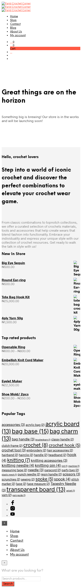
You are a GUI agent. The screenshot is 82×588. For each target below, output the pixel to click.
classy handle (62, 439)
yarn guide (18, 495)
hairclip (26, 455)
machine (73, 465)
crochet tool (14, 450)
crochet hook (64, 445)
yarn (7, 495)
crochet (35, 445)
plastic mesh (9, 474)
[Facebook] (12, 504)
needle (36, 470)
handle (41, 455)
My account (18, 35)
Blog (13, 28)
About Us (16, 31)
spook (62, 479)
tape (21, 484)
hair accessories (60, 450)
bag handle (23, 439)
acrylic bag (35, 425)
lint (64, 465)
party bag (70, 470)
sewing (28, 479)
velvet (70, 490)
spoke (44, 478)
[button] (12, 41)
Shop (13, 20)
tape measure (38, 484)
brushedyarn (42, 439)
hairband (10, 455)
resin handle (51, 474)
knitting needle (18, 465)
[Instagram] (12, 509)
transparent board (36, 489)
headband (57, 455)
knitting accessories (49, 460)
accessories (13, 424)
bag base (30, 431)
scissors (71, 474)
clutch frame (12, 445)
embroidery (36, 450)
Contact (15, 24)
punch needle (29, 474)
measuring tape (14, 470)
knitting (18, 460)
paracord (52, 470)
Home (14, 16)
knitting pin (48, 465)
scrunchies (11, 479)
